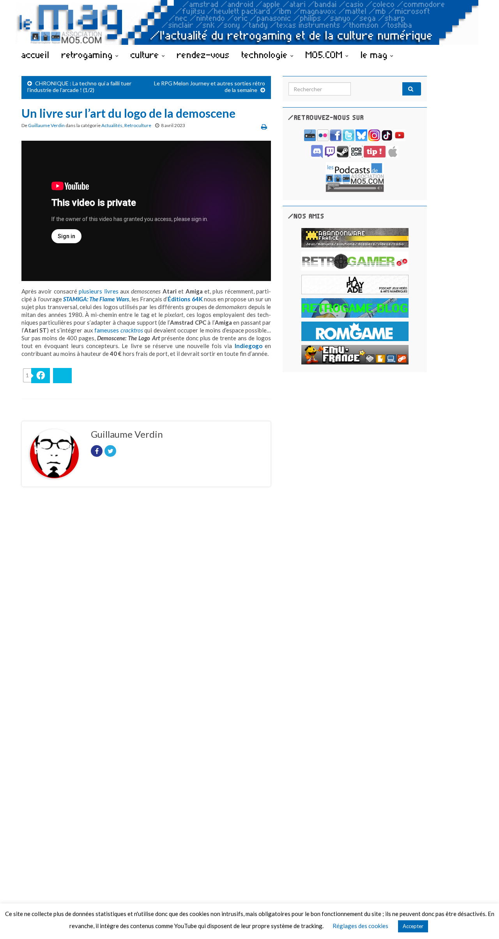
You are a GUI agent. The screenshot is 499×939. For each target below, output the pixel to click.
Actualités (111, 125)
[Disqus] (146, 599)
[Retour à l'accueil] (249, 22)
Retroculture (137, 125)
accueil (35, 54)
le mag (375, 54)
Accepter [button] (413, 926)
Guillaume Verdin (46, 125)
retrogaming (88, 54)
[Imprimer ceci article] (264, 126)
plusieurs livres (98, 291)
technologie (266, 54)
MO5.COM (325, 54)
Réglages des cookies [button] (360, 925)
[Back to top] (481, 921)
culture (146, 54)
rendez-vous (203, 54)
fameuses (118, 330)
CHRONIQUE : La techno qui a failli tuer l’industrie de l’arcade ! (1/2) (79, 86)
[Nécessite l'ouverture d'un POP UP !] (355, 176)
